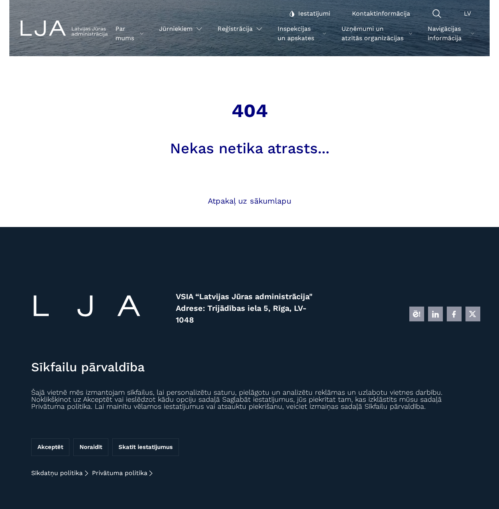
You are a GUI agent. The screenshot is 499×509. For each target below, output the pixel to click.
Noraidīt (91, 447)
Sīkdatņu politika (57, 473)
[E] (416, 314)
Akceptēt (50, 447)
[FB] (454, 314)
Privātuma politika (119, 473)
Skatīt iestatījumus (146, 447)
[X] (472, 314)
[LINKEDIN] (435, 314)
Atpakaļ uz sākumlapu (249, 201)
